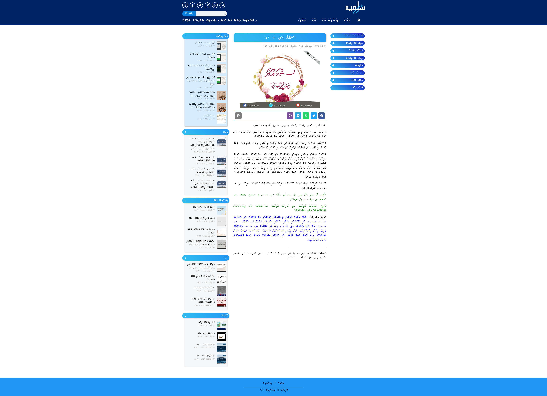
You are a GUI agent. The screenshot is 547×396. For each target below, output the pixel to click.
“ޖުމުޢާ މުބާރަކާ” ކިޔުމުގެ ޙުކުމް (204, 207)
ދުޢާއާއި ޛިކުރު (357, 87)
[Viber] (215, 5)
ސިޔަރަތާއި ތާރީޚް (356, 73)
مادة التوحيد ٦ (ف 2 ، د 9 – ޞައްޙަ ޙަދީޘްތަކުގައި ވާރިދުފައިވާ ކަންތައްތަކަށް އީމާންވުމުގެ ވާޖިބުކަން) (203, 184)
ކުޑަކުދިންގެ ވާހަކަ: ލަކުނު (206, 333)
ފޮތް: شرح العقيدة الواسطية (205, 42)
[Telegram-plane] (207, 5)
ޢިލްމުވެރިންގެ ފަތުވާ (330, 20)
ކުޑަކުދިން (302, 20)
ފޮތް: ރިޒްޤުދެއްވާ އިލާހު (207, 322)
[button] (321, 115)
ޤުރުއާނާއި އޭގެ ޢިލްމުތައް (353, 36)
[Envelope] (222, 5)
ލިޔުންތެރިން (267, 383)
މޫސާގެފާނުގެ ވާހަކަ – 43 (206, 356)
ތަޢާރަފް (281, 383)
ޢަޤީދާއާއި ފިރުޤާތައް (356, 50)
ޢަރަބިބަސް (359, 65)
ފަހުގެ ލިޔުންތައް (222, 36)
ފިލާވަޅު (347, 20)
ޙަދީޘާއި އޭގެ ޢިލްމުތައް (354, 43)
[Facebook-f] (192, 5)
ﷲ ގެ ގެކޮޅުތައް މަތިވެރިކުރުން (204, 287)
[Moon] (185, 5)
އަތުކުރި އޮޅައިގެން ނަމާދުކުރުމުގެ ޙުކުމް (202, 218)
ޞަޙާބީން (294, 46)
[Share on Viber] (290, 115)
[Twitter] (200, 5)
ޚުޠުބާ (314, 20)
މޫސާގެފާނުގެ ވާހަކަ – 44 (206, 344)
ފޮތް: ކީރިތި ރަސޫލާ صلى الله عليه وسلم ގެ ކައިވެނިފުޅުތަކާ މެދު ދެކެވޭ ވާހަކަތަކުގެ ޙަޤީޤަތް (200, 81)
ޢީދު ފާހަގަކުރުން (209, 115)
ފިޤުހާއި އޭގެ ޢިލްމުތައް (354, 58)
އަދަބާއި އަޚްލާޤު (357, 80)
